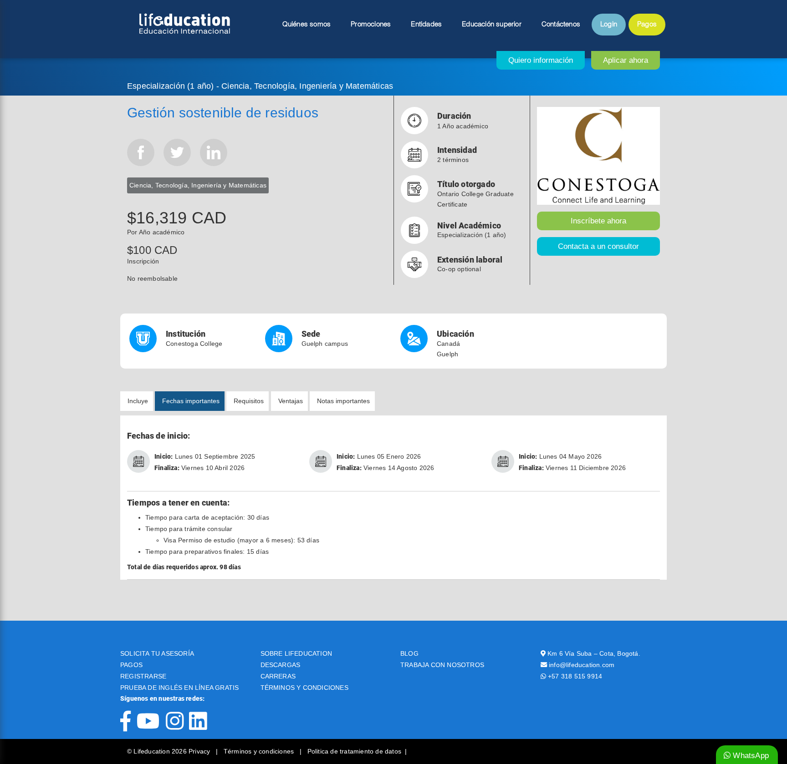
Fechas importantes (191, 401)
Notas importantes (343, 401)
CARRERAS (278, 676)
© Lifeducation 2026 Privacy (169, 751)
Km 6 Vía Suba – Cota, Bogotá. (593, 653)
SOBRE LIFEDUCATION (296, 653)
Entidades (426, 24)
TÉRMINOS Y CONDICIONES (304, 687)
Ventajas (290, 401)
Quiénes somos (306, 24)
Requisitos (249, 401)
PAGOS (131, 664)
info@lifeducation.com (581, 664)
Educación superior (491, 24)
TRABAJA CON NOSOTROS (442, 664)
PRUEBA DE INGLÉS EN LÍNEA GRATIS (179, 687)
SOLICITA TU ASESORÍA (157, 653)
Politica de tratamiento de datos (354, 751)
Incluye (138, 401)
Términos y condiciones (260, 751)
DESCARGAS (281, 664)
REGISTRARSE (143, 676)
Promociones (371, 24)
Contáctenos (561, 24)
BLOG (409, 653)
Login (608, 24)
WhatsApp (750, 755)
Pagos (647, 24)
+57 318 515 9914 (575, 676)
